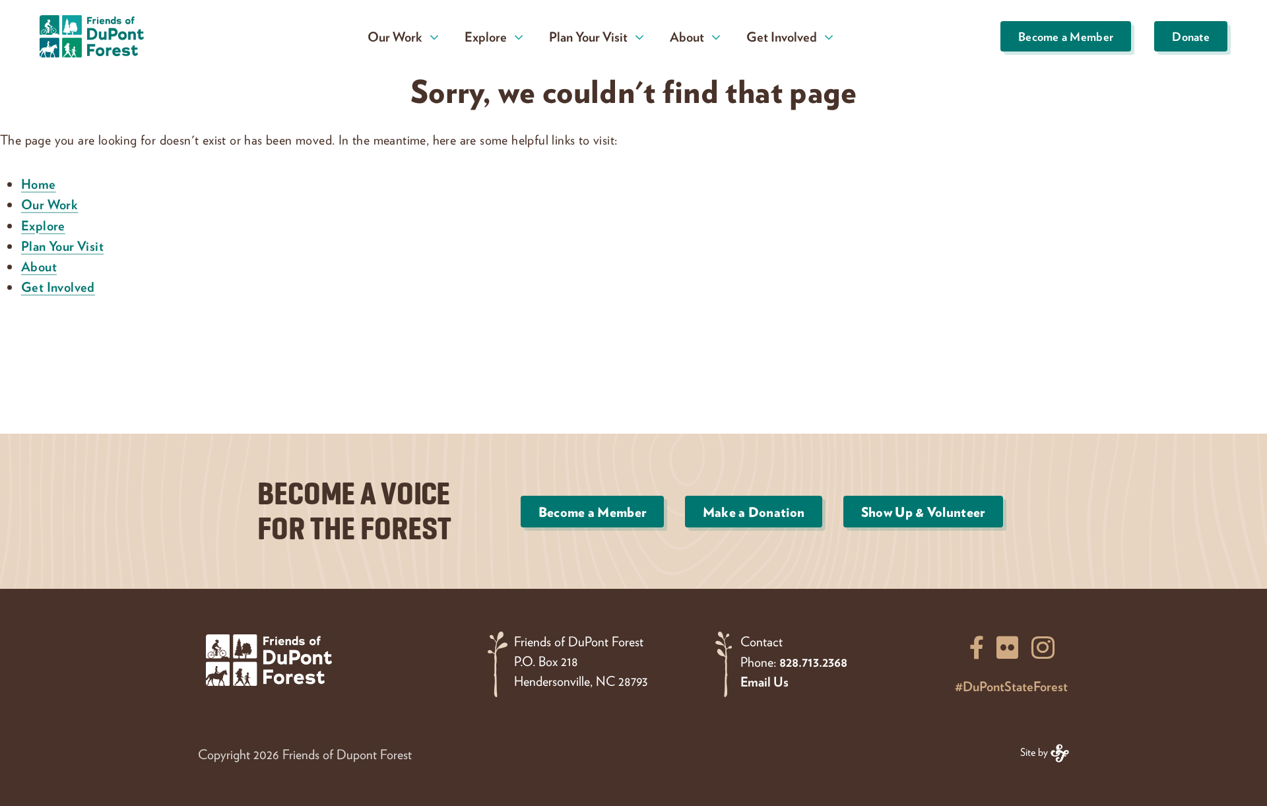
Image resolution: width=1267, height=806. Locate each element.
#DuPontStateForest (1011, 686)
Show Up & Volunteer (923, 511)
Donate (1191, 36)
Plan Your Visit (62, 245)
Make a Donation (754, 511)
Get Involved (58, 286)
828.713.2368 (813, 661)
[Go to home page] (120, 36)
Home (38, 183)
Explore (43, 225)
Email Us (764, 681)
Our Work (49, 204)
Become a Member (1065, 36)
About (39, 266)
